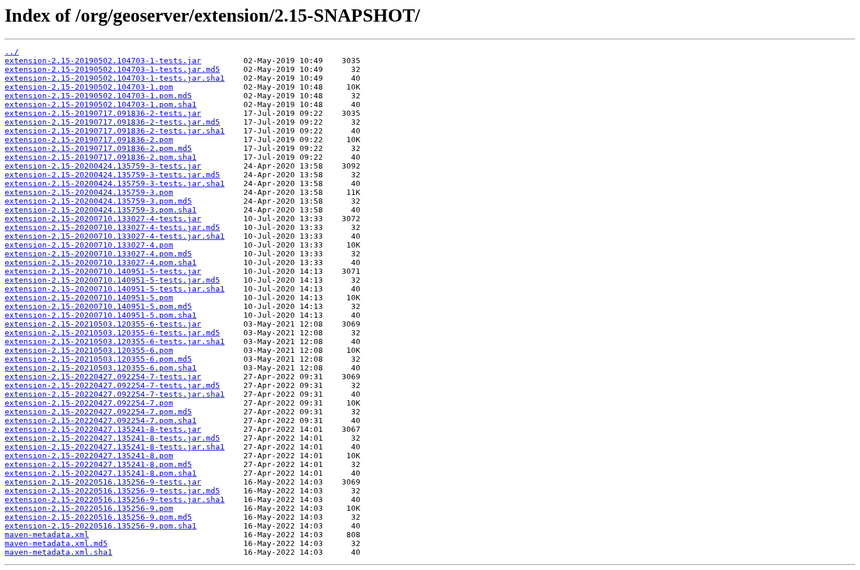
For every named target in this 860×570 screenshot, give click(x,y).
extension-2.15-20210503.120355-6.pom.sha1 (101, 367)
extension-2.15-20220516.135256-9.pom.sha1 (101, 525)
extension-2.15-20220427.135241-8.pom (89, 455)
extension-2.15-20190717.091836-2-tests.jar (103, 113)
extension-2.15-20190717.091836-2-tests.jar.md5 (112, 122)
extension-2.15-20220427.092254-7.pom (89, 403)
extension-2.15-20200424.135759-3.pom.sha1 (101, 209)
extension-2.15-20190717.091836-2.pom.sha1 (101, 157)
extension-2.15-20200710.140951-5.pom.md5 (98, 306)
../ (12, 51)
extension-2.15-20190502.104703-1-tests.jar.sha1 (115, 78)
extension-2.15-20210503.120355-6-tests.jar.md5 (112, 332)
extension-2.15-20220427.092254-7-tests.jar (103, 376)
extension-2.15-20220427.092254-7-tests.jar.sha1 (115, 394)
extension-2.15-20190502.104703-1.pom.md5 (98, 95)
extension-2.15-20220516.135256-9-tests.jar (103, 482)
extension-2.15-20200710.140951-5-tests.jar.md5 (112, 280)
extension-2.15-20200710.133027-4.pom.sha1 (101, 262)
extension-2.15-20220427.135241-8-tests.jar (103, 429)
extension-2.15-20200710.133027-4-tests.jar (103, 218)
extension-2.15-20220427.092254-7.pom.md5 (98, 411)
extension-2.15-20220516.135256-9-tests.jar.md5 (112, 490)
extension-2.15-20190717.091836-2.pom (89, 139)
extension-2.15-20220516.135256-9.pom (89, 508)
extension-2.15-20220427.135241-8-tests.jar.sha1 (115, 446)
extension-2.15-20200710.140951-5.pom (89, 297)
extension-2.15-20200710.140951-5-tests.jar (103, 271)
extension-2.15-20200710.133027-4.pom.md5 (98, 253)
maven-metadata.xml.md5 (56, 543)
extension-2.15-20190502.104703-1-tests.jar (103, 60)
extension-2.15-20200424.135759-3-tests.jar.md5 (112, 174)
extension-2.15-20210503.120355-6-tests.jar (103, 324)
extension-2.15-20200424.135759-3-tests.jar (103, 166)
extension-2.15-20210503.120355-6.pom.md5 (98, 359)
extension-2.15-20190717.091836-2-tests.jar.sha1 (115, 130)
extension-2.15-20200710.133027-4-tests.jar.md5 (112, 227)
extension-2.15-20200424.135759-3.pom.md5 (98, 201)
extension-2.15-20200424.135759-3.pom (89, 192)
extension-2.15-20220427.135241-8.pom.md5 (98, 464)
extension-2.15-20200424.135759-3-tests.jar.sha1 (115, 183)
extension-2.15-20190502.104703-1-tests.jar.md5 (112, 69)
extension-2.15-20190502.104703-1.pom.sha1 (101, 104)
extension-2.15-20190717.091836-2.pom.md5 (98, 148)
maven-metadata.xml (47, 534)
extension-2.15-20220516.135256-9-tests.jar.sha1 (115, 499)
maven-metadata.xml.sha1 (58, 552)
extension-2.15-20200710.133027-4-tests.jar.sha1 (115, 236)
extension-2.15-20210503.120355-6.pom (89, 350)
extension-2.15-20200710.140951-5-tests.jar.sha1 (115, 288)
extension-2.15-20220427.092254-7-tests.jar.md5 (112, 385)
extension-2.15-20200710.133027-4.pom (89, 245)
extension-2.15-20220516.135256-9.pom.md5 (98, 517)
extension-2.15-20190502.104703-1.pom (89, 87)
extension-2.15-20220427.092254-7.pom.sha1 (101, 420)
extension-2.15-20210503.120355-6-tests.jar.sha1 (115, 341)
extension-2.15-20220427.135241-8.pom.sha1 (101, 473)
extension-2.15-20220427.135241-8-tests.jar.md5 (112, 438)
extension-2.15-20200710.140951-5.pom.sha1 (101, 315)
